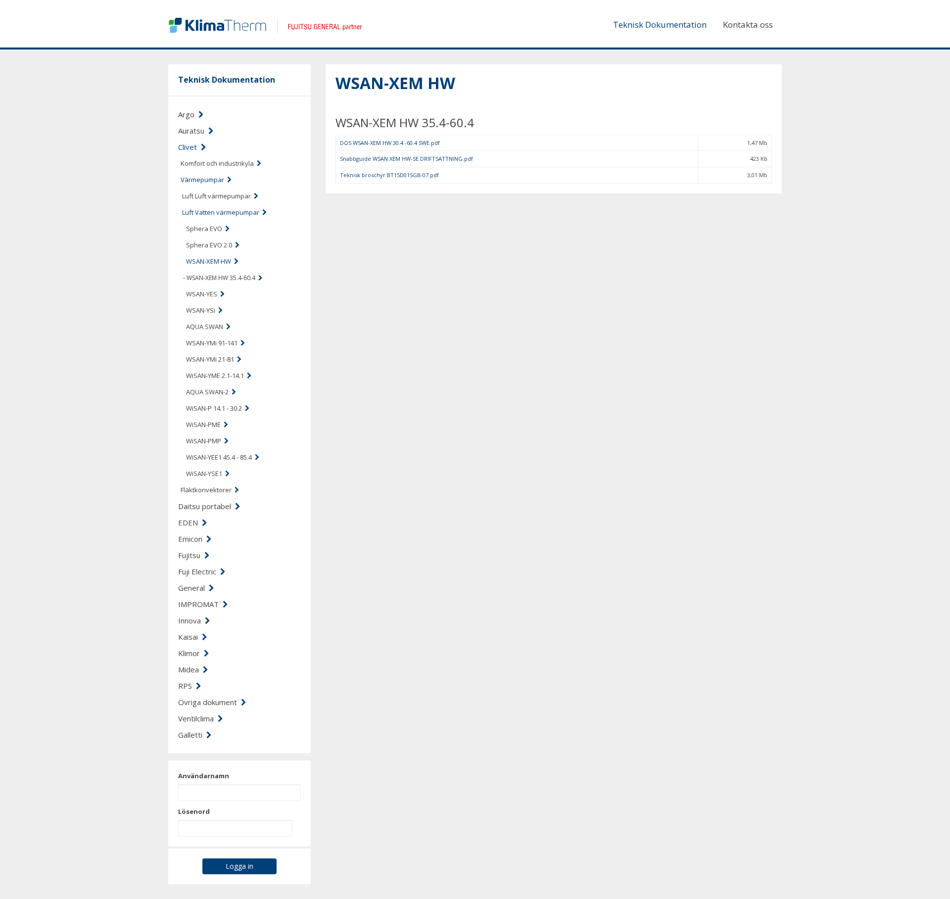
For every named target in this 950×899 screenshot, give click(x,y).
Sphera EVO (205, 228)
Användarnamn (203, 775)
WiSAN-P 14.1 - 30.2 (215, 408)
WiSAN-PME (205, 424)
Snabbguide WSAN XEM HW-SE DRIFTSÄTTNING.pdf (406, 158)
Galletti (192, 735)
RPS (187, 686)
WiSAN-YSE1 (205, 473)
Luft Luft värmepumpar (218, 195)
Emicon (192, 539)
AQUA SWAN (206, 326)
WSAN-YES (203, 293)
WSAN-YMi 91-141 (213, 342)
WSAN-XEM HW (210, 261)
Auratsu (193, 131)
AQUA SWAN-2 (209, 391)
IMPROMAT (200, 604)
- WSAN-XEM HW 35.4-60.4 (220, 278)
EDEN (190, 522)
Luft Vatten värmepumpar (222, 212)
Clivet (189, 147)
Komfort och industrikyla (219, 163)
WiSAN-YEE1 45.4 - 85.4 (220, 457)
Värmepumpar (204, 179)
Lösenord (194, 811)
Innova (191, 620)
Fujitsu (191, 555)
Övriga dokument (209, 702)
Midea (190, 669)
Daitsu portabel (206, 506)
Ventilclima (198, 718)
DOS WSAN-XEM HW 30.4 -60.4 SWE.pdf (390, 142)
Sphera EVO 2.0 (210, 244)
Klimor (191, 653)
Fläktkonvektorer (208, 489)
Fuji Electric (199, 571)
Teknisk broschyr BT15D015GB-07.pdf (389, 175)
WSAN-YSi (202, 310)
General (193, 588)
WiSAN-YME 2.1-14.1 (216, 375)
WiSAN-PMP (205, 440)
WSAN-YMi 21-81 (211, 359)
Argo (188, 114)
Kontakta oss (748, 24)
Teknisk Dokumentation (660, 24)
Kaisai (190, 637)
